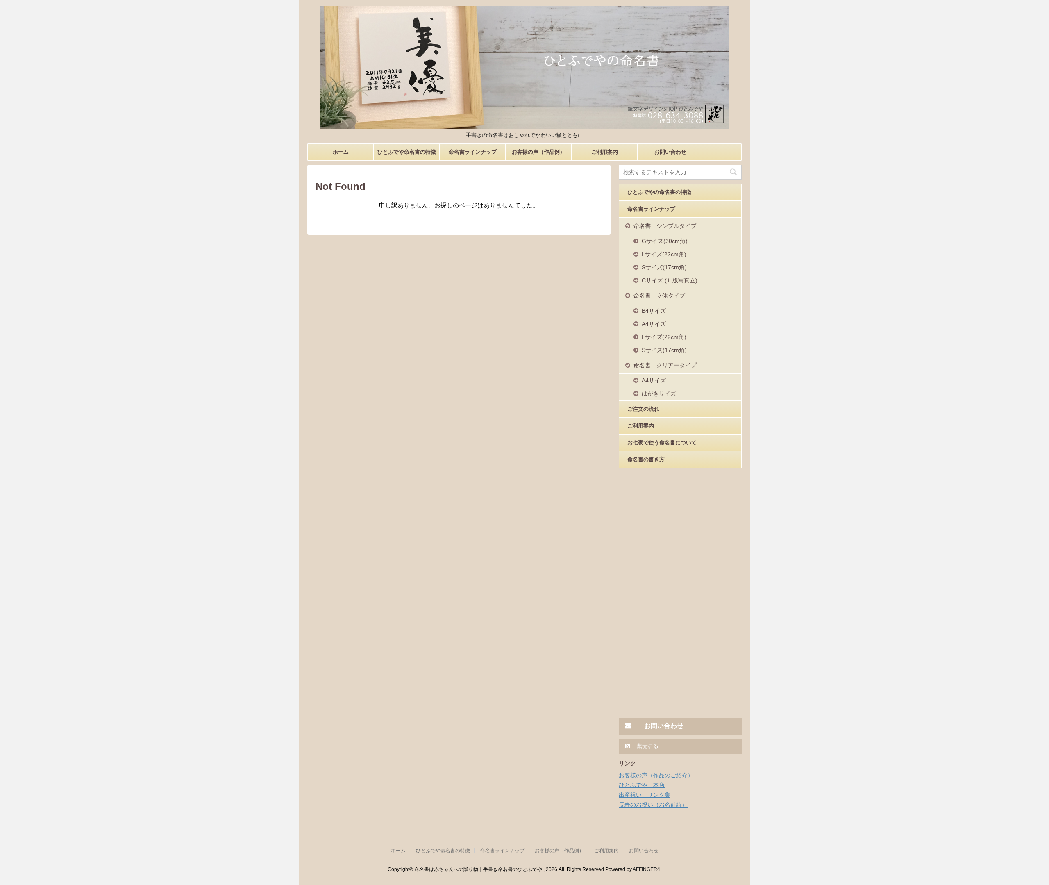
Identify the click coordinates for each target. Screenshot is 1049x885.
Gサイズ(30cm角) (665, 241)
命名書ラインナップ (473, 152)
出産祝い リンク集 (644, 795)
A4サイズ (654, 324)
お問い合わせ (670, 152)
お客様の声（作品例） (538, 152)
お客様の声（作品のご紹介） (656, 775)
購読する (646, 746)
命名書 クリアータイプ (665, 365)
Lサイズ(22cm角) (664, 254)
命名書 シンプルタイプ (665, 226)
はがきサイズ (659, 393)
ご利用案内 (604, 152)
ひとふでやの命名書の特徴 (659, 192)
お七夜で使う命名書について (662, 442)
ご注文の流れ (643, 409)
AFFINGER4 (646, 869)
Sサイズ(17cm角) (664, 267)
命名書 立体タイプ (659, 295)
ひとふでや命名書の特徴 (406, 152)
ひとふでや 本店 (642, 785)
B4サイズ (654, 310)
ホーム (341, 152)
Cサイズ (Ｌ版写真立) (669, 280)
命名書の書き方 (646, 459)
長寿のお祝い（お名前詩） (653, 804)
